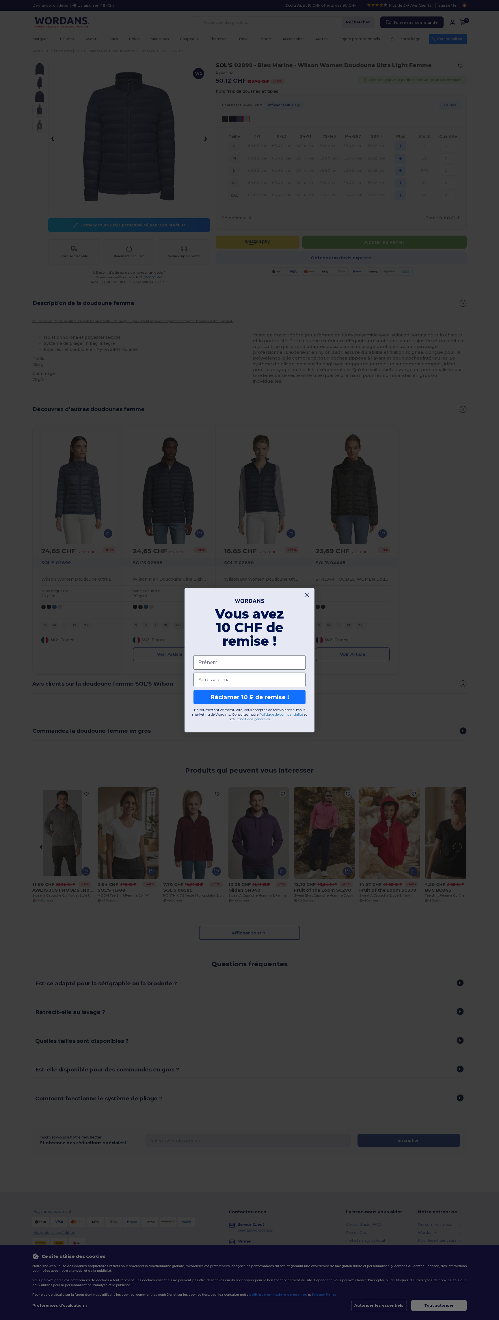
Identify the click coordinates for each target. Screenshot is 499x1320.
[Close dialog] (307, 595)
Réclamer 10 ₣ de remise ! (249, 697)
